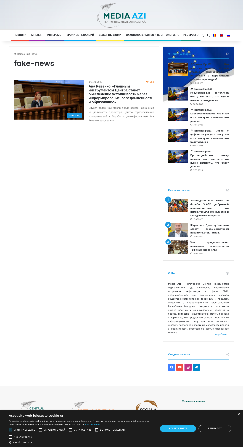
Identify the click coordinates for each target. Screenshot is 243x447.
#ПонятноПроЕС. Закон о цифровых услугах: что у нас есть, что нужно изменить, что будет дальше (209, 136)
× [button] (239, 414)
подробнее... (221, 334)
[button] (81, 442)
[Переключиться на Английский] (221, 35)
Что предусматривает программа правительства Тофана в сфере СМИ (209, 245)
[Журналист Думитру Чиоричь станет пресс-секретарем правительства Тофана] (178, 230)
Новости (20, 34)
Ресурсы (189, 34)
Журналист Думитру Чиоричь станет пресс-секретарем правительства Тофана (209, 228)
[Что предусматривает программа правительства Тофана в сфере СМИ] (178, 247)
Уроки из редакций (80, 34)
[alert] (121, 428)
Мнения (36, 34)
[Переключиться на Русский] (228, 35)
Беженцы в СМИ (110, 34)
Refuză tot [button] (215, 428)
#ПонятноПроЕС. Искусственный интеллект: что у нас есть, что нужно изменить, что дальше (209, 94)
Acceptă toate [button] (178, 428)
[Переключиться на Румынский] (214, 35)
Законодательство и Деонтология (151, 34)
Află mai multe (92, 424)
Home (20, 53)
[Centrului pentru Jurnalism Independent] (121, 15)
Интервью (54, 34)
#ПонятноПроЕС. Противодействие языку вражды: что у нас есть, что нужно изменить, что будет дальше (209, 159)
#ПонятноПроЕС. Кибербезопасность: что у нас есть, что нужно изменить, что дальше (209, 115)
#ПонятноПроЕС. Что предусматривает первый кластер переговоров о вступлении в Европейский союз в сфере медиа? (209, 72)
